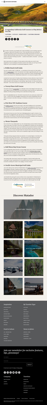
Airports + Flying (27, 332)
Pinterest (16, 372)
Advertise (6, 383)
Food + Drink (6, 334)
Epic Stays (6, 309)
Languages (6, 336)
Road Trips (6, 322)
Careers (5, 381)
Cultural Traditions (8, 340)
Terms (15, 367)
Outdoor (15, 34)
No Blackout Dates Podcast (29, 388)
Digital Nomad (26, 324)
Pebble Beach (10, 72)
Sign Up (29, 364)
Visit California (29, 186)
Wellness (5, 324)
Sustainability (26, 334)
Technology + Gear (27, 338)
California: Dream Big (34, 34)
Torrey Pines (16, 88)
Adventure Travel (7, 307)
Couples (25, 309)
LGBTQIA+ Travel (27, 320)
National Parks (7, 313)
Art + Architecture (7, 332)
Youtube (13, 372)
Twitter (19, 372)
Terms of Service (24, 398)
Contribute (26, 390)
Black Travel (26, 318)
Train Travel (6, 311)
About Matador (7, 379)
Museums (5, 338)
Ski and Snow (6, 318)
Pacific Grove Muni (32, 168)
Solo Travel (26, 313)
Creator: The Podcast (28, 386)
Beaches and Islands (8, 316)
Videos (25, 383)
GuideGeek (26, 392)
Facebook (5, 372)
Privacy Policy (20, 367)
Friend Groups (26, 316)
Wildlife (5, 320)
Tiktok (10, 372)
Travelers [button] (27, 376)
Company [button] (7, 376)
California (8, 34)
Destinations (26, 381)
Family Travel (26, 311)
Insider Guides (23, 34)
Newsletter (26, 379)
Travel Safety (26, 336)
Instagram (8, 372)
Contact (18, 398)
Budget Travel (26, 322)
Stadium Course (9, 105)
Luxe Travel (26, 307)
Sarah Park (8, 36)
